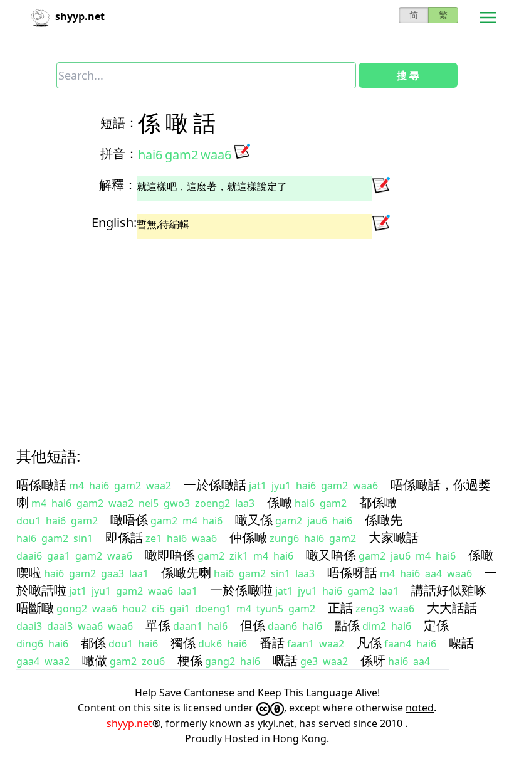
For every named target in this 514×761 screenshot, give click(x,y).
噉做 (94, 660)
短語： (119, 122)
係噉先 (383, 519)
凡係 (369, 642)
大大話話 (452, 607)
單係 (157, 625)
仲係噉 (248, 537)
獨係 (183, 642)
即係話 (124, 537)
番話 (272, 642)
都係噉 (378, 502)
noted (420, 708)
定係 (436, 625)
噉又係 (254, 519)
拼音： (119, 153)
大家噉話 (394, 537)
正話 (340, 607)
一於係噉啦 (241, 590)
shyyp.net (129, 723)
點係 (347, 625)
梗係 (189, 660)
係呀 (373, 660)
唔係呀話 (352, 572)
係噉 (279, 502)
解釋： (118, 184)
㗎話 (461, 642)
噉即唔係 (170, 554)
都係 (93, 642)
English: (114, 222)
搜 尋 (408, 75)
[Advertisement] (257, 332)
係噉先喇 (186, 572)
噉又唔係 (331, 554)
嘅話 (285, 660)
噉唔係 (129, 519)
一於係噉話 (215, 484)
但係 (252, 625)
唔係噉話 (41, 484)
